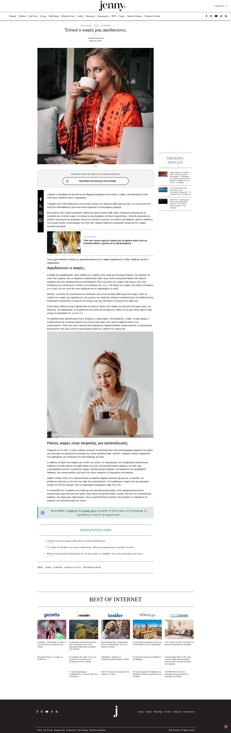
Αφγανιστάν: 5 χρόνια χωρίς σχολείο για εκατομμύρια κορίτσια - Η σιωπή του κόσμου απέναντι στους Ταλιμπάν (179, 204)
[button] (226, 6)
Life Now (33, 16)
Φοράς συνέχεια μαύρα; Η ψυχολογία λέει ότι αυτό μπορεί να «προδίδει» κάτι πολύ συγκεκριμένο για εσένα (94, 553)
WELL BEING (86, 26)
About (39, 730)
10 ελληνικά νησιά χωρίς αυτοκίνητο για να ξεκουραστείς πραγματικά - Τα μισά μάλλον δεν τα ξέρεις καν (180, 191)
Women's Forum (152, 16)
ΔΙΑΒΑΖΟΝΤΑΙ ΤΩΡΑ (95, 530)
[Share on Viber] (41, 213)
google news (89, 510)
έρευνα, (106, 285)
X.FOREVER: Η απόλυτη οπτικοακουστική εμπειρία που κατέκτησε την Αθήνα (176, 674)
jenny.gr (72, 510)
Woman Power (68, 16)
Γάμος (122, 16)
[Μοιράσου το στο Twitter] (41, 206)
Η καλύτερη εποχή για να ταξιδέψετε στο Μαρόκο (147, 658)
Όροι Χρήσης (82, 730)
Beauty (13, 16)
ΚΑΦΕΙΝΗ (57, 567)
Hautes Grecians (134, 16)
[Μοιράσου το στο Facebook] (41, 199)
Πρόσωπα (90, 16)
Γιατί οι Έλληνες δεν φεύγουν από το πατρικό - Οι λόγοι (115, 673)
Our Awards (48, 730)
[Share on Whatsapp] (41, 220)
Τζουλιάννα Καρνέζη (96, 38)
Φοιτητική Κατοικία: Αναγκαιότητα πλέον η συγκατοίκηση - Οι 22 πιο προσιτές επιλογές (114, 644)
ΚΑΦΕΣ (48, 567)
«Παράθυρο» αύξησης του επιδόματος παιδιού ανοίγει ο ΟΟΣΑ (115, 658)
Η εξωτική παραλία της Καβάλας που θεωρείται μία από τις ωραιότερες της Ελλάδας (147, 674)
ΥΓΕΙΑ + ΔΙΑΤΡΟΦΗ (102, 26)
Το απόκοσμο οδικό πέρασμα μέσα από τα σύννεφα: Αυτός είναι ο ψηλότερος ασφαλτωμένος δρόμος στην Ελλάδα (82, 645)
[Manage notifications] (226, 726)
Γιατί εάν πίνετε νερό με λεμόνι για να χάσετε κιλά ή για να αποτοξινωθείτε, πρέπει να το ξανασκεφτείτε (115, 242)
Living (43, 16)
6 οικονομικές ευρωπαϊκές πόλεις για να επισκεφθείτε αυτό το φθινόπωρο (147, 643)
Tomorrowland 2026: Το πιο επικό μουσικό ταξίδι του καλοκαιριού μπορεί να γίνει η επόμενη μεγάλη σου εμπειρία (178, 660)
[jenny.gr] (112, 6)
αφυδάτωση (77, 313)
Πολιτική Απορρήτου (97, 730)
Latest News (219, 6)
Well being (54, 16)
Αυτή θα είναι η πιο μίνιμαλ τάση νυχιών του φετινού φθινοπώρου (76, 541)
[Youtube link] (216, 16)
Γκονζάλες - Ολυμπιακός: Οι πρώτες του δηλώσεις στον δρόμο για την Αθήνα (51, 644)
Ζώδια (80, 16)
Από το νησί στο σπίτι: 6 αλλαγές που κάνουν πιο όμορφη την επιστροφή (179, 643)
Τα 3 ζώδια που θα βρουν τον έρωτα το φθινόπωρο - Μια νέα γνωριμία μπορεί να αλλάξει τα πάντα (90, 547)
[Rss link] (226, 16)
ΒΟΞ (114, 16)
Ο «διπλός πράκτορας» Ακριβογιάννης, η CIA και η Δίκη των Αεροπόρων (83, 674)
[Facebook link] (206, 16)
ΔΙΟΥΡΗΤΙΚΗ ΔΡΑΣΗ (92, 567)
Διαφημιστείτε (59, 730)
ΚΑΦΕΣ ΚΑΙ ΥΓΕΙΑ (72, 567)
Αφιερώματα (103, 16)
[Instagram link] (211, 16)
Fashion (22, 16)
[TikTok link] (221, 16)
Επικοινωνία (71, 730)
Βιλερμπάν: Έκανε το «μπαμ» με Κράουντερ (50, 658)
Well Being (158, 712)
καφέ (133, 204)
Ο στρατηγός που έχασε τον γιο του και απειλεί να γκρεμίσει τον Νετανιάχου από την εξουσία (82, 659)
